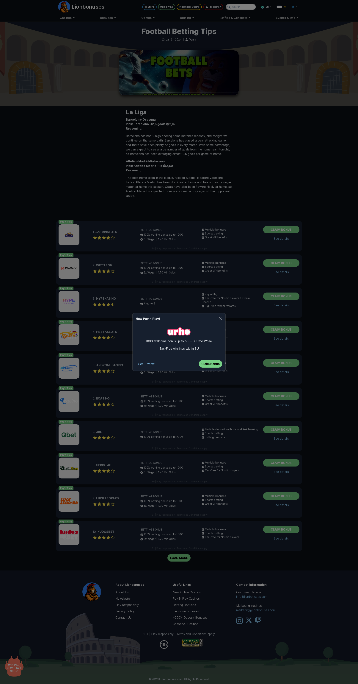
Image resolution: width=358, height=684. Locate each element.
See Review (146, 364)
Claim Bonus (210, 364)
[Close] (221, 319)
